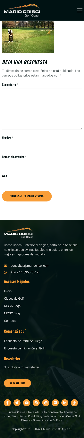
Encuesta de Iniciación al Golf (24, 348)
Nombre (7, 137)
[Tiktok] (74, 402)
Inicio (8, 291)
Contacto (10, 320)
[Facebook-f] (7, 402)
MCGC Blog (12, 313)
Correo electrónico (14, 156)
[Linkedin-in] (64, 402)
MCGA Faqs (12, 306)
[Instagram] (36, 402)
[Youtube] (26, 402)
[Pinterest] (45, 402)
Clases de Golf (14, 298)
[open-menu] (78, 10)
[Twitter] (17, 402)
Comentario (10, 84)
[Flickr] (55, 402)
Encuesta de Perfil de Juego (23, 341)
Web (4, 175)
